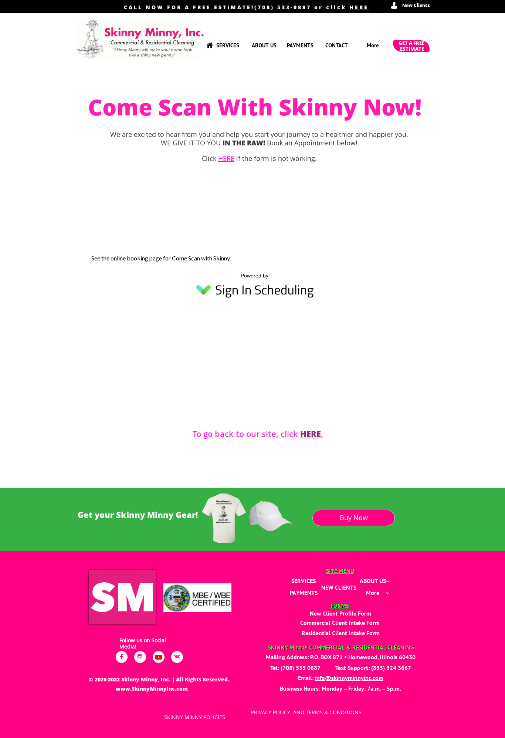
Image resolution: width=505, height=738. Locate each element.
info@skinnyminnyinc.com (349, 677)
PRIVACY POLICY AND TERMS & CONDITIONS (306, 712)
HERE (359, 7)
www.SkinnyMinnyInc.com (152, 688)
